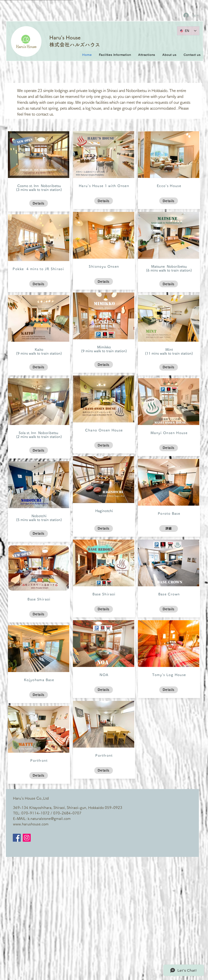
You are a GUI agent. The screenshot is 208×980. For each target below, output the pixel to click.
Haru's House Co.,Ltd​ (31, 798)
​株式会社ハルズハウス (74, 44)
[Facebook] (17, 838)
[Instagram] (27, 838)
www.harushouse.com (31, 824)
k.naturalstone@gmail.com (49, 818)
